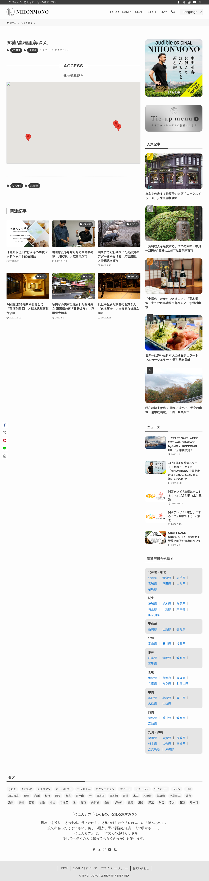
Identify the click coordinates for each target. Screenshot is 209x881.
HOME (64, 868)
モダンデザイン (105, 789)
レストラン (142, 789)
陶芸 (161, 802)
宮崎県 (181, 743)
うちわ (12, 789)
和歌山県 (182, 683)
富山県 (152, 643)
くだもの (26, 789)
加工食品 (13, 795)
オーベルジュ (64, 789)
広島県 (152, 703)
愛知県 (181, 658)
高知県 (152, 723)
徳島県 (152, 718)
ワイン (177, 789)
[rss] (199, 2)
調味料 (119, 802)
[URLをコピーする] (5, 456)
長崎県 (181, 738)
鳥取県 (152, 698)
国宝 (58, 795)
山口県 (166, 703)
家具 (68, 795)
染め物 (161, 795)
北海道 (32, 50)
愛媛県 (181, 718)
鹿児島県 (154, 749)
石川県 (166, 643)
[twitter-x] (184, 2)
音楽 (172, 802)
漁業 (11, 802)
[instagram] (189, 2)
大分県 (166, 743)
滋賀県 (152, 678)
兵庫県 (152, 683)
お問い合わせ (141, 868)
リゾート (125, 789)
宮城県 (152, 583)
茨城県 (152, 603)
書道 (125, 795)
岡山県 (181, 698)
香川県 (166, 718)
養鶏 (182, 802)
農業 (130, 802)
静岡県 (166, 658)
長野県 (181, 629)
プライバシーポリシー (115, 868)
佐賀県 (166, 738)
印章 (27, 795)
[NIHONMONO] (28, 12)
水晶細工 (175, 795)
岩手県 (181, 578)
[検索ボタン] (173, 11)
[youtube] (194, 2)
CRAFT (16, 50)
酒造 (141, 802)
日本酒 (114, 795)
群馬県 (181, 603)
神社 (52, 802)
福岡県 (152, 738)
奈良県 (166, 683)
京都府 (166, 678)
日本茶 (101, 795)
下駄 (188, 789)
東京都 (181, 609)
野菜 (151, 802)
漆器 (21, 802)
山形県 (181, 583)
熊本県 (152, 743)
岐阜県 (152, 658)
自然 (107, 802)
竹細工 (64, 802)
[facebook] (178, 2)
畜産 (31, 802)
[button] (118, 127)
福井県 (181, 643)
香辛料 (194, 802)
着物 (42, 802)
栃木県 (166, 603)
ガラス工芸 (84, 789)
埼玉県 (152, 609)
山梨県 (166, 629)
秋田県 (166, 583)
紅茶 (83, 802)
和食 (47, 795)
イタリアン (44, 789)
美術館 (95, 802)
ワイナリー (161, 789)
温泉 (188, 795)
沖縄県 (169, 749)
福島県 (152, 589)
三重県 (152, 663)
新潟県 (152, 629)
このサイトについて (84, 868)
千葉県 (166, 609)
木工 (136, 795)
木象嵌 (147, 795)
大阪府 (181, 678)
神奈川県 (154, 615)
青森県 (166, 578)
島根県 (166, 698)
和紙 (37, 795)
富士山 (80, 795)
